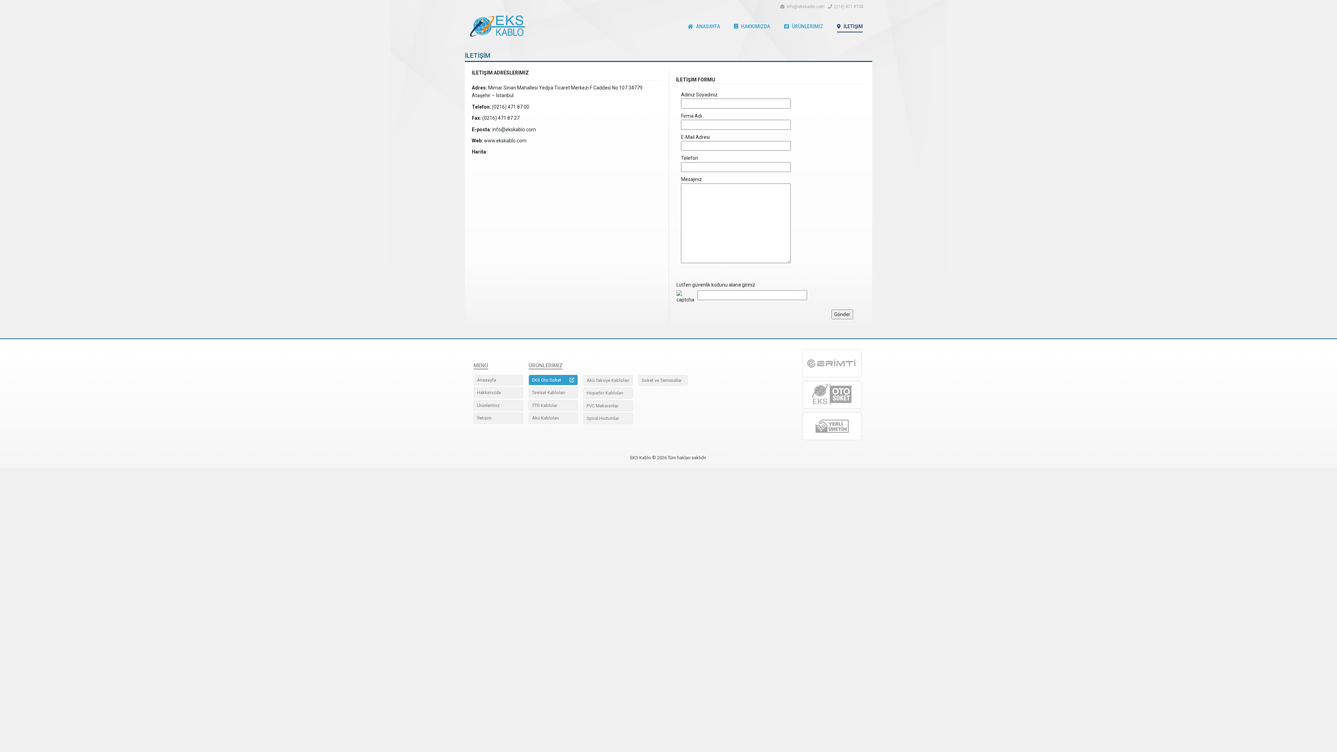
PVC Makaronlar (602, 405)
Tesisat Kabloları (548, 392)
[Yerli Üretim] (832, 426)
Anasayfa (708, 26)
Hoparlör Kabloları (605, 392)
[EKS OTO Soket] (832, 394)
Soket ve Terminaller (662, 380)
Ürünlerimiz (807, 26)
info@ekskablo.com (806, 6)
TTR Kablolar (544, 405)
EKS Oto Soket (546, 380)
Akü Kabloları (545, 418)
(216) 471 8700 (848, 6)
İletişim (853, 26)
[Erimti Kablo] (832, 363)
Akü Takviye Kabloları (608, 380)
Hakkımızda (755, 26)
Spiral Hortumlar (603, 418)
